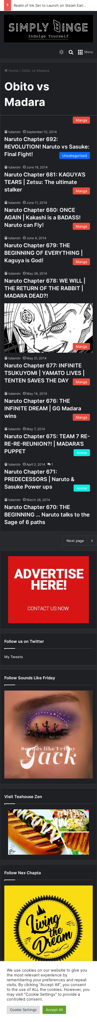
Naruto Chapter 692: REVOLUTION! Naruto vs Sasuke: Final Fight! (46, 146)
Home (13, 70)
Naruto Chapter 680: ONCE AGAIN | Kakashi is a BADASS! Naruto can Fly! (42, 217)
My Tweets (13, 657)
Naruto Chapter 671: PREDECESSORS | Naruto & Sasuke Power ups (39, 479)
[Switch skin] (61, 52)
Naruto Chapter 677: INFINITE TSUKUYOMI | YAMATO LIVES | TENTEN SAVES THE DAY (44, 373)
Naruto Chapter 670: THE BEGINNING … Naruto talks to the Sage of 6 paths (47, 514)
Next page (75, 540)
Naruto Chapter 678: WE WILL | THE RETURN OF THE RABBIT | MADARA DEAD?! (44, 288)
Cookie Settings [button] (23, 1010)
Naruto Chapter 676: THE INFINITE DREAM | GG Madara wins (42, 408)
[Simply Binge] (48, 28)
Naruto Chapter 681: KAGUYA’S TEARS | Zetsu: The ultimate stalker (44, 182)
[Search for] (71, 52)
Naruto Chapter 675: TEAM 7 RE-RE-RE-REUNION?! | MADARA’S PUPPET (47, 444)
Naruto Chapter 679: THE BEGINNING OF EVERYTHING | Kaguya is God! (43, 253)
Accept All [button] (54, 1010)
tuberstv (14, 132)
